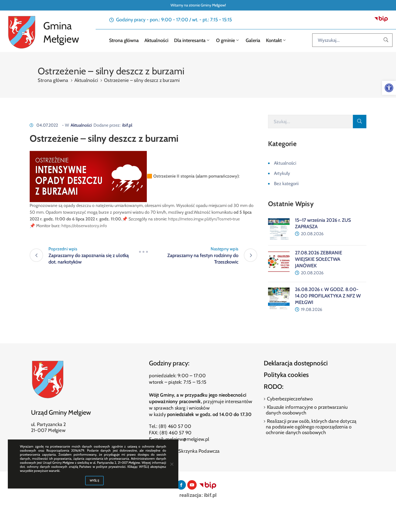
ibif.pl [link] (127, 125)
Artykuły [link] (282, 173)
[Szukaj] (386, 40)
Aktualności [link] (155, 40)
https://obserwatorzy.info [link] (84, 225)
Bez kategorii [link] (286, 183)
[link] (389, 88)
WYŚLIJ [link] (94, 480)
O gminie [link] (225, 40)
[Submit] (359, 121)
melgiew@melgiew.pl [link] (187, 439)
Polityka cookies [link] (286, 375)
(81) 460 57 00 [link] (175, 426)
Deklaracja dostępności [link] (296, 363)
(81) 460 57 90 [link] (175, 433)
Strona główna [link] (123, 40)
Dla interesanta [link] (189, 40)
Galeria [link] (253, 40)
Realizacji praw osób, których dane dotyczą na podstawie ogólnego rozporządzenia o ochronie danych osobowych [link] (311, 426)
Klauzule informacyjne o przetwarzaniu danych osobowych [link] (307, 410)
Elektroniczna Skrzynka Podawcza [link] (184, 451)
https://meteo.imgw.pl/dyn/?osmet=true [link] (204, 218)
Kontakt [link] (273, 40)
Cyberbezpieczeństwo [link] (289, 399)
